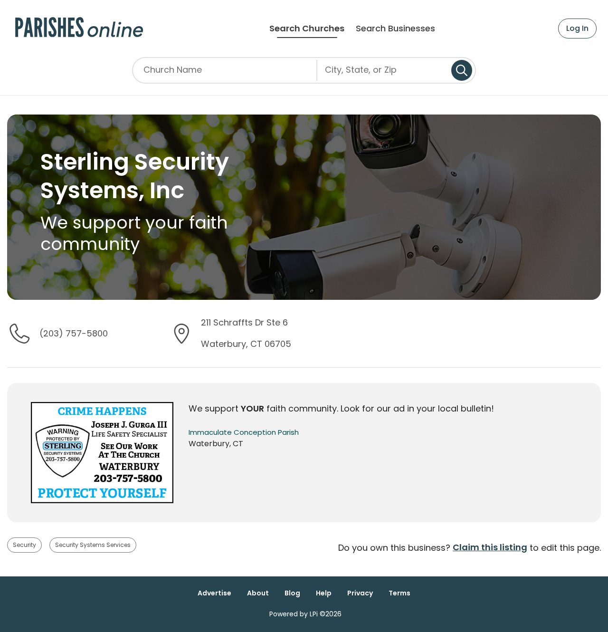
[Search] (461, 70)
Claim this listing (490, 547)
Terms (399, 593)
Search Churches (306, 28)
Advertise (214, 593)
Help (324, 593)
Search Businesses (395, 28)
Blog (292, 593)
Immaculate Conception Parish (244, 432)
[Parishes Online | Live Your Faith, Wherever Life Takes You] (79, 28)
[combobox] (384, 74)
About (258, 593)
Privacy (360, 593)
